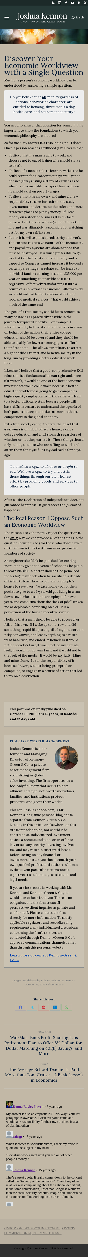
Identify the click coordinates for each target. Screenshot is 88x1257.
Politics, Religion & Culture (57, 980)
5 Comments (56, 984)
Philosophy (33, 980)
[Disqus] (44, 1152)
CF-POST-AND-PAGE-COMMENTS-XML (32, 1228)
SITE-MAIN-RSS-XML (47, 1233)
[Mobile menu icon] (6, 17)
